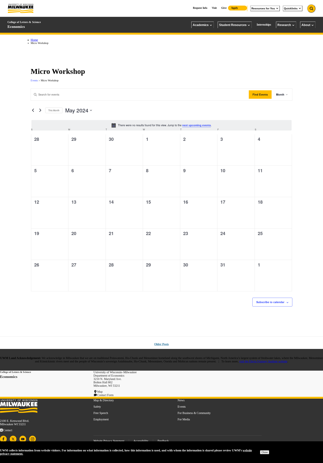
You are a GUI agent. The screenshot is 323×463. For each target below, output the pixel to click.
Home (34, 40)
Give (224, 8)
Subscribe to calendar (270, 302)
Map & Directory (103, 400)
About (306, 25)
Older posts (161, 344)
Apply (234, 8)
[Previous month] (33, 110)
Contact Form (105, 395)
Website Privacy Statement (108, 440)
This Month (53, 110)
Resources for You (263, 8)
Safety (97, 406)
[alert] (161, 125)
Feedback (163, 440)
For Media (184, 419)
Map (100, 391)
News (181, 400)
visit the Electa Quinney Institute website (263, 361)
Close (265, 452)
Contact (7, 430)
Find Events (260, 94)
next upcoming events (196, 125)
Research (284, 25)
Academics (201, 25)
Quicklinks (291, 8)
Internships (264, 24)
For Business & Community (194, 413)
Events (34, 80)
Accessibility (140, 440)
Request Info (200, 8)
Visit (214, 8)
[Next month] (40, 110)
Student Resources (233, 25)
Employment (101, 419)
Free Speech (100, 413)
